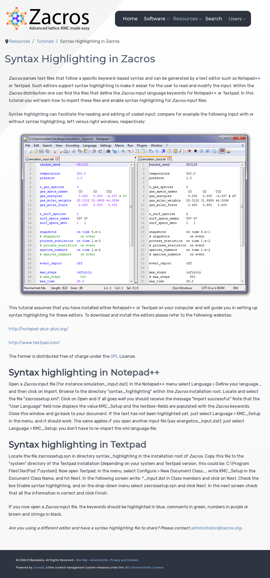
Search (213, 18)
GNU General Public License (143, 567)
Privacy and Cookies (124, 560)
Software (154, 18)
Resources (185, 18)
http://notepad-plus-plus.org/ (39, 328)
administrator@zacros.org (216, 527)
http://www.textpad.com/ (34, 342)
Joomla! (38, 567)
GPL (114, 356)
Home (130, 18)
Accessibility (99, 560)
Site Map (82, 560)
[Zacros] (48, 19)
